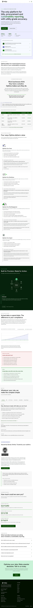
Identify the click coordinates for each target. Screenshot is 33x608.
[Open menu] (31, 1)
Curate (18, 589)
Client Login (18, 601)
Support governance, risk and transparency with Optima (8, 420)
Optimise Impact (3, 601)
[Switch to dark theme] (29, 1)
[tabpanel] (16, 420)
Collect (18, 585)
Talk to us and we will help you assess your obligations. (16, 127)
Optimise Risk (3, 600)
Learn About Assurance (5, 468)
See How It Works (12, 28)
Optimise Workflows (3, 598)
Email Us (16, 574)
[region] (16, 119)
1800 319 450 (2, 593)
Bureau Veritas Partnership (21, 598)
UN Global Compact (20, 600)
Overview (18, 584)
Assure (18, 592)
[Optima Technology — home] (4, 1)
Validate (18, 588)
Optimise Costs (3, 597)
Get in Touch (4, 28)
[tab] (21, 282)
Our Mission (18, 597)
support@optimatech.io (4, 592)
